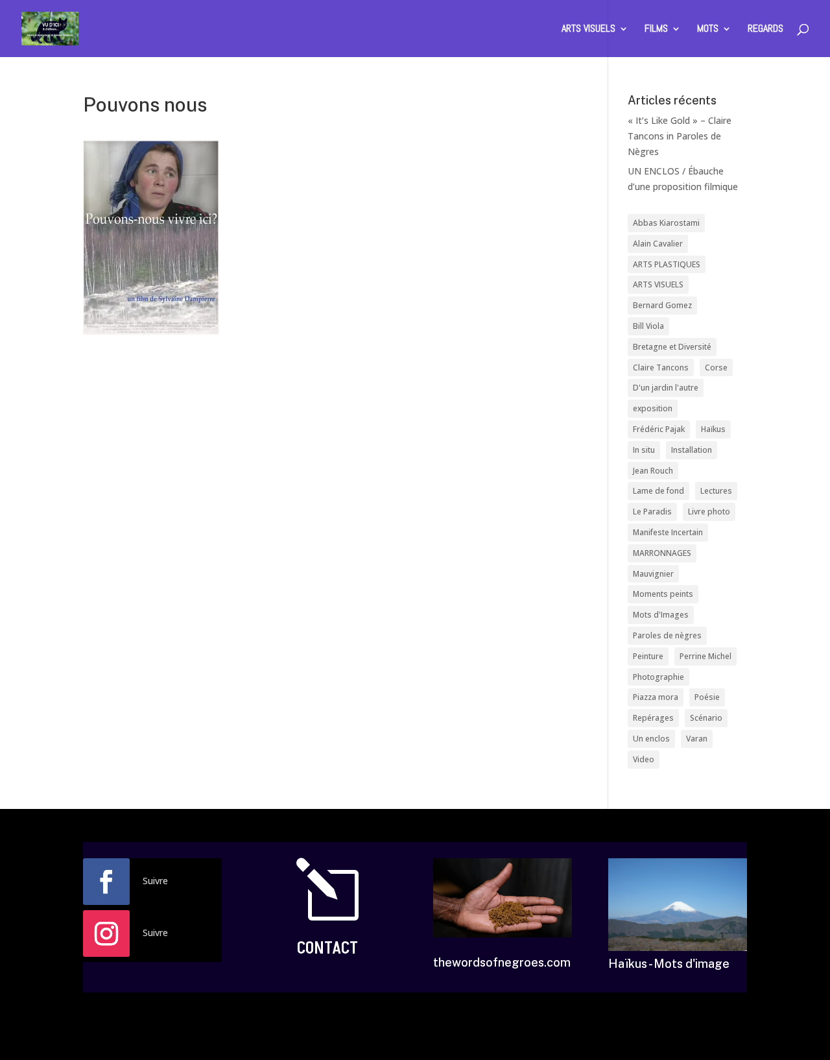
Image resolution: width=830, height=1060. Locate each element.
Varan (696, 738)
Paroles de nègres (667, 635)
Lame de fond (658, 490)
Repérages (653, 717)
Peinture (648, 656)
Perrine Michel (705, 656)
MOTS (707, 29)
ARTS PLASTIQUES (666, 264)
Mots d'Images (661, 614)
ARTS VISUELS (588, 29)
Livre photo (709, 511)
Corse (716, 367)
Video (643, 759)
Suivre (155, 880)
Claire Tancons (661, 367)
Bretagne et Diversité (672, 346)
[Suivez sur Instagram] (106, 933)
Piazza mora (655, 697)
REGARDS (765, 29)
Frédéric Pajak (659, 429)
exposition (652, 408)
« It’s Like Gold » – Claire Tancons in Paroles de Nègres (679, 136)
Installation (691, 449)
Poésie (707, 697)
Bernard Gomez (662, 305)
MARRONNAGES (662, 553)
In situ (644, 449)
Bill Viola (648, 325)
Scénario (706, 717)
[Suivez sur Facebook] (106, 881)
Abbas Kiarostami (666, 222)
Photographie (658, 676)
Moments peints (663, 593)
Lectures (716, 490)
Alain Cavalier (658, 243)
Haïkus (713, 429)
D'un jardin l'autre (665, 387)
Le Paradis (652, 511)
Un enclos (651, 738)
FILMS (656, 29)
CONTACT (327, 948)
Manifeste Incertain (668, 532)
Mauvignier (653, 573)
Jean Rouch (653, 470)
